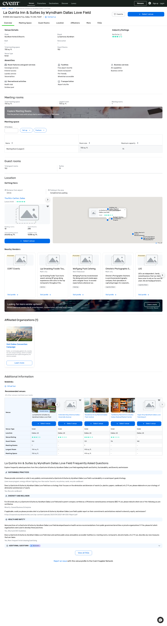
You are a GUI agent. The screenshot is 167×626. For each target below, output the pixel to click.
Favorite (120, 14)
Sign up (155, 3)
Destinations (54, 3)
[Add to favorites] (47, 206)
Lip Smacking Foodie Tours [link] (52, 268)
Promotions (41, 3)
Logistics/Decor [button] (110, 287)
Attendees (8, 127)
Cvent (4, 8)
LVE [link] (140, 268)
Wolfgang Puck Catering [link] (84, 268)
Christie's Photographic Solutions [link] (118, 268)
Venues (31, 3)
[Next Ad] (48, 199)
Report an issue (60, 561)
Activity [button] (43, 287)
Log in (162, 3)
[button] (15, 130)
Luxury (73, 3)
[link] (20, 260)
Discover (65, 3)
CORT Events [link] (13, 268)
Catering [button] (75, 287)
